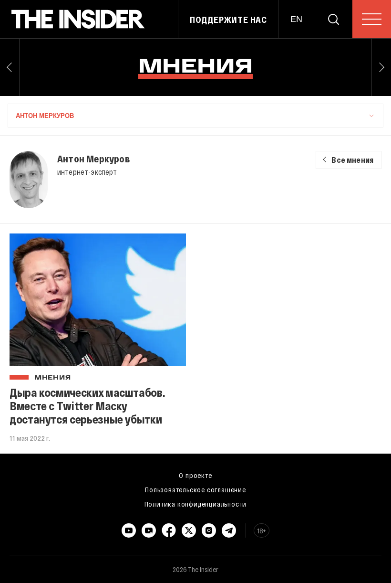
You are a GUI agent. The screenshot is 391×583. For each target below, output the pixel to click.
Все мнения (352, 159)
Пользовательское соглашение (195, 489)
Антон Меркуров (93, 158)
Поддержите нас (228, 19)
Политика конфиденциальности (195, 503)
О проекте (195, 475)
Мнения (52, 378)
